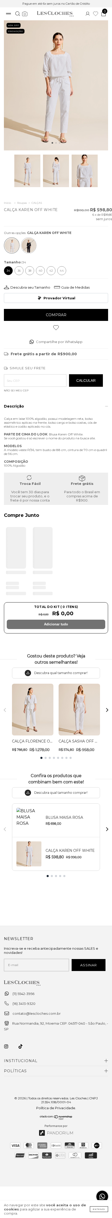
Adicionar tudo (56, 624)
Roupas (22, 203)
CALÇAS (37, 203)
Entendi (99, 1209)
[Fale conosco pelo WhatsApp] (102, 1196)
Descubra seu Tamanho (30, 287)
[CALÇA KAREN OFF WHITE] (12, 245)
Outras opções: (37, 233)
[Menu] (8, 14)
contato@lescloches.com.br (37, 1013)
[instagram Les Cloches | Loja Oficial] (9, 1046)
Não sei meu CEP (16, 390)
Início (7, 203)
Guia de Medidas (75, 287)
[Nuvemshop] (56, 1118)
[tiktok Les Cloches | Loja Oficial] (23, 1046)
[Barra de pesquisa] (17, 14)
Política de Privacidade (55, 1108)
